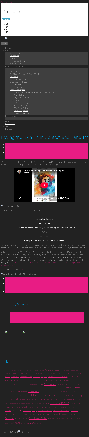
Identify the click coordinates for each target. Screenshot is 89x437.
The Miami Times (42, 414)
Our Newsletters (16, 119)
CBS (44, 373)
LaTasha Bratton (24, 396)
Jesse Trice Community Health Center (58, 391)
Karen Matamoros (78, 391)
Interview (33, 391)
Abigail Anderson (12, 370)
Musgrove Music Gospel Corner (37, 403)
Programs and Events (14, 66)
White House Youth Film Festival (56, 418)
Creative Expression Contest (21, 377)
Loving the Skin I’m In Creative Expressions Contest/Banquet (32, 92)
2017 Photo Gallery (21, 103)
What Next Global (38, 418)
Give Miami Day (73, 384)
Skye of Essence (47, 411)
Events (46, 380)
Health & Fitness (72, 388)
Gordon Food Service (34, 388)
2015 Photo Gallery (21, 108)
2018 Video (18, 100)
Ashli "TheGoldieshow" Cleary (37, 370)
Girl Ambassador (31, 385)
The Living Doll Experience (19, 98)
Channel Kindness (51, 373)
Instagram (24, 392)
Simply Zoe (39, 411)
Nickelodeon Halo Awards (35, 407)
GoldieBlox (13, 388)
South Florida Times (61, 411)
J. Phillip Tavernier (43, 391)
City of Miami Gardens (71, 373)
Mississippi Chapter (24, 403)
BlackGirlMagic (9, 373)
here (21, 270)
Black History (18, 373)
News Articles (59, 403)
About (8, 50)
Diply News (44, 377)
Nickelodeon (17, 407)
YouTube (24, 423)
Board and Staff (15, 64)
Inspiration (16, 392)
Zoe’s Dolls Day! (15, 71)
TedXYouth (18, 414)
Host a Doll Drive (20, 79)
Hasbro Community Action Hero (52, 388)
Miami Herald (72, 399)
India (11, 391)
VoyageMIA (26, 418)
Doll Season (14, 77)
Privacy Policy (26, 432)
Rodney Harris (31, 411)
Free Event (23, 384)
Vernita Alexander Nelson (68, 414)
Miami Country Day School (57, 399)
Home (8, 48)
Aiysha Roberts (25, 370)
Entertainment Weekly (35, 381)
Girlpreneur (50, 384)
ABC (6, 370)
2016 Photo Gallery (21, 105)
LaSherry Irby (15, 396)
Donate (8, 129)
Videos (9, 418)
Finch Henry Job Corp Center (12, 384)
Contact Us (10, 124)
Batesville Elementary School (71, 370)
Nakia (48, 404)
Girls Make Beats (63, 385)
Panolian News (71, 407)
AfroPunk (19, 370)
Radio (25, 411)
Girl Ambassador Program (19, 82)
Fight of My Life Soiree (77, 381)
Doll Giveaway (62, 377)
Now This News (52, 407)
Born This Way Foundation (36, 373)
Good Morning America (22, 388)
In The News (10, 116)
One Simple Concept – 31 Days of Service (25, 74)
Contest (7, 377)
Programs (17, 410)
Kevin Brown (8, 396)
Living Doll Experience (44, 395)
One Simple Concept (62, 407)
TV (60, 414)
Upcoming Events (16, 69)
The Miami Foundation (29, 414)
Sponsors (8, 414)
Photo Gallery (19, 87)
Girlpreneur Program (17, 90)
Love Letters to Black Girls (19, 113)
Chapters (13, 58)
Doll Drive (52, 377)
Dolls (71, 376)
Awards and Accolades (54, 370)
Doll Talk (8, 121)
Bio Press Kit (14, 56)
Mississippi (16, 403)
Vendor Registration (21, 111)
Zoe (31, 422)
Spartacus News (74, 411)
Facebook (54, 381)
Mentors (46, 399)
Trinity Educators (54, 414)
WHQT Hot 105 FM (71, 418)
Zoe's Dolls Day (38, 423)
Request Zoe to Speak (18, 53)
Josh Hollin (71, 391)
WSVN (16, 423)
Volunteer (18, 418)
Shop (7, 126)
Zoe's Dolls (7, 432)
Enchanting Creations (25, 381)
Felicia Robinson (64, 381)
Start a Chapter (20, 61)
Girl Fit (40, 384)
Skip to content (6, 2)
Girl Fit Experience (16, 84)
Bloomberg (26, 373)
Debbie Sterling (37, 377)
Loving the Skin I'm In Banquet (31, 399)
